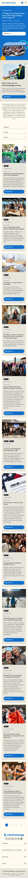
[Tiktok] (18, 839)
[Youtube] (21, 839)
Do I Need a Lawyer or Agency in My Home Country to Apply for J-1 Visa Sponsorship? (14, 336)
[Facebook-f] (6, 839)
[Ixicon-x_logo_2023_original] (15, 839)
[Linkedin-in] (12, 839)
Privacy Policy (21, 873)
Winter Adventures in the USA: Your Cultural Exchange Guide (13, 619)
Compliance (14, 873)
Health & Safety (6, 873)
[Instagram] (9, 839)
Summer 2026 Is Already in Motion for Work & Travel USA (13, 387)
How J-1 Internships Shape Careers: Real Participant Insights (14, 228)
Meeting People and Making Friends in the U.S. (12, 563)
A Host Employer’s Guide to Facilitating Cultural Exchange (13, 792)
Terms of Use (12, 875)
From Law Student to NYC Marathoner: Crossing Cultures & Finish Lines (14, 735)
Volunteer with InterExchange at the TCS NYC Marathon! (14, 174)
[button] (25, 2)
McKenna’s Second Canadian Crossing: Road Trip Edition (13, 676)
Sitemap (18, 875)
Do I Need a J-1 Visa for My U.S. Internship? (13, 283)
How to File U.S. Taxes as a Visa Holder (13, 503)
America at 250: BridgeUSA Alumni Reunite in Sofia (12, 449)
